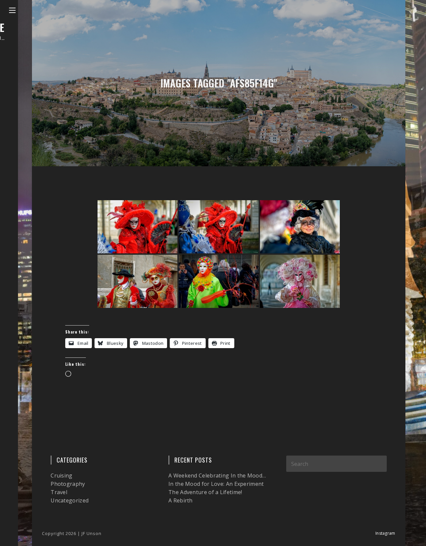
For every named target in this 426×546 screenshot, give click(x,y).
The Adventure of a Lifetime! (205, 492)
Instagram (385, 533)
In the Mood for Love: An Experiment (216, 483)
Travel (59, 492)
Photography (68, 483)
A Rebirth (180, 500)
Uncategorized (70, 500)
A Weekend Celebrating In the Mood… (217, 475)
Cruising (61, 475)
